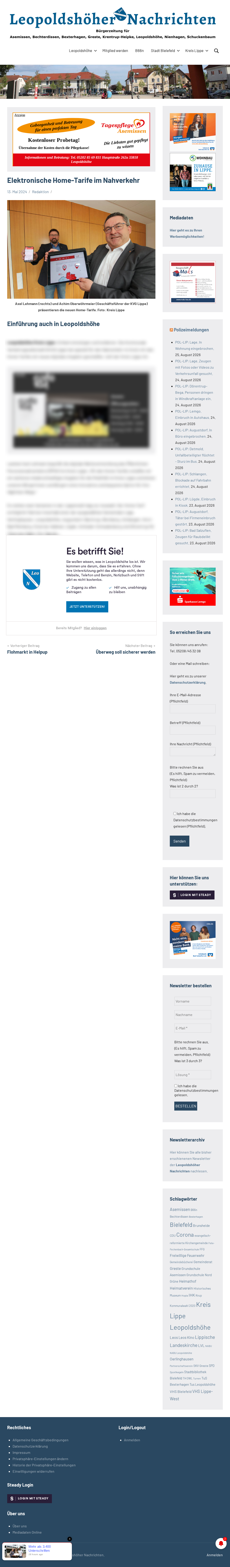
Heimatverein (181, 1288)
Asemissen (180, 1209)
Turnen (197, 1378)
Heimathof (187, 1281)
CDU (173, 1235)
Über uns (20, 1526)
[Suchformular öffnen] (216, 50)
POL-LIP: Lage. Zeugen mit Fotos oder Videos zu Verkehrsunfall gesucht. (194, 367)
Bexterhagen (196, 1216)
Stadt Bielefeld (163, 50)
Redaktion (40, 191)
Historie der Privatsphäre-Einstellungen (44, 1465)
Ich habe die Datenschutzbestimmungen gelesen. (196, 1090)
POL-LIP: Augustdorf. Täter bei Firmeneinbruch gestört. (195, 517)
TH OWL (187, 1378)
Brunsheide (201, 1225)
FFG (202, 1249)
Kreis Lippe (194, 50)
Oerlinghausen (181, 1359)
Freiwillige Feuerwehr (187, 1255)
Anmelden (132, 1440)
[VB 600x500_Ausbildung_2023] (193, 150)
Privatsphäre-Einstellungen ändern (40, 1459)
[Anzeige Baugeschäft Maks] (193, 302)
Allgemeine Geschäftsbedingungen (41, 1440)
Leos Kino (186, 1337)
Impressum (21, 1452)
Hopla (184, 1295)
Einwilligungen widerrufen (33, 1471)
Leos (174, 1337)
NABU (208, 1345)
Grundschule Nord (199, 1275)
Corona (185, 1234)
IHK (192, 1295)
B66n (139, 50)
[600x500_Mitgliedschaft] (193, 957)
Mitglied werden (115, 50)
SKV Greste (200, 1366)
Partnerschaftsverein (181, 1365)
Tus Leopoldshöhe (202, 1384)
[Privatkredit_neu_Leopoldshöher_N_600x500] (193, 604)
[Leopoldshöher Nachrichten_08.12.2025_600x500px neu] (193, 190)
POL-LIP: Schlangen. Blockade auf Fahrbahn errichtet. (193, 480)
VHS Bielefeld (181, 1391)
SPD (212, 1366)
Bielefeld (181, 1224)
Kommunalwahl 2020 (182, 1306)
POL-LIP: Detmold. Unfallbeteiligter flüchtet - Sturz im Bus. (195, 455)
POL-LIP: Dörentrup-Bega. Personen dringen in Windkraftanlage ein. (194, 392)
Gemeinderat (203, 1262)
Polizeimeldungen (191, 329)
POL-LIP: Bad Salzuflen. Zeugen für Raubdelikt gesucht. (193, 536)
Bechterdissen (179, 1216)
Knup (199, 1295)
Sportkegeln (177, 1372)
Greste (175, 1268)
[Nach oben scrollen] (220, 1557)
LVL (201, 1345)
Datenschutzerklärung (30, 1446)
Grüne (174, 1281)
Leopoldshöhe (80, 50)
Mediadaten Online (27, 1532)
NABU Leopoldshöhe (181, 1352)
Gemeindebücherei (181, 1262)
